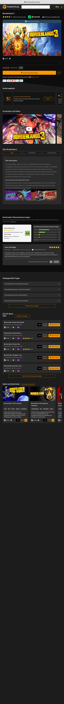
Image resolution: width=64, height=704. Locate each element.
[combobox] (37, 7)
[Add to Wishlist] (59, 73)
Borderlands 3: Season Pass (12, 344)
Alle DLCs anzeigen (22, 316)
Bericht (56, 261)
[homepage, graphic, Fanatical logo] (11, 6)
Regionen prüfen (35, 77)
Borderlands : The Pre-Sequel (13, 403)
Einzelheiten (32, 152)
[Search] (48, 7)
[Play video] (29, 129)
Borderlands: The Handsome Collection (39, 404)
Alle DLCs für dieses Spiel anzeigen (32, 376)
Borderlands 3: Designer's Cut (13, 355)
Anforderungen (52, 152)
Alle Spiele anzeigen (28, 384)
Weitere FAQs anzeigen (32, 306)
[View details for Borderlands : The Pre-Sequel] (15, 394)
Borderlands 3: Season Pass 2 (12, 333)
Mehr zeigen (31, 200)
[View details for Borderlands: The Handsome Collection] (43, 394)
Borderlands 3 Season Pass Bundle (14, 322)
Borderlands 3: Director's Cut (12, 366)
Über (12, 152)
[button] (21, 250)
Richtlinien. (13, 221)
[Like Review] (51, 261)
